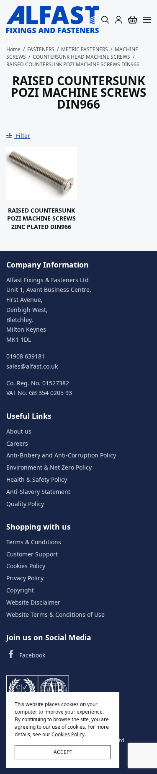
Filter (22, 136)
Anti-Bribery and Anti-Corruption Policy (61, 456)
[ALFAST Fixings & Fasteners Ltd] (52, 19)
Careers (17, 443)
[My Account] (118, 20)
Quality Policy (25, 504)
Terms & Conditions (33, 542)
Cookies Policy (25, 566)
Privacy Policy (25, 578)
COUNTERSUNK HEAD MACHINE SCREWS (81, 56)
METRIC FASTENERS (84, 49)
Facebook (32, 655)
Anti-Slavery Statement (38, 492)
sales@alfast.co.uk (32, 366)
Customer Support (32, 554)
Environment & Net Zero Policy (49, 468)
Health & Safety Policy (36, 479)
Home (13, 49)
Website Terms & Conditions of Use (55, 614)
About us (18, 431)
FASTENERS (40, 49)
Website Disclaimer (33, 602)
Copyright (20, 590)
